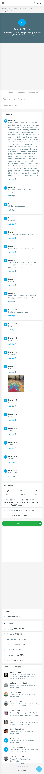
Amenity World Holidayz (19, 747)
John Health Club (17, 729)
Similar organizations (11, 105)
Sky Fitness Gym (16, 720)
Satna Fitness (15, 672)
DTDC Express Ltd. (17, 757)
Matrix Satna (15, 711)
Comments (20, 93)
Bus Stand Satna (16, 701)
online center (15, 692)
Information (33, 93)
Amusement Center (27, 8)
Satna (16, 8)
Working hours (9, 99)
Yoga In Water (15, 738)
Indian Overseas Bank (18, 683)
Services (21, 99)
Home (4, 8)
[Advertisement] (22, 67)
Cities (10, 8)
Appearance (8, 93)
